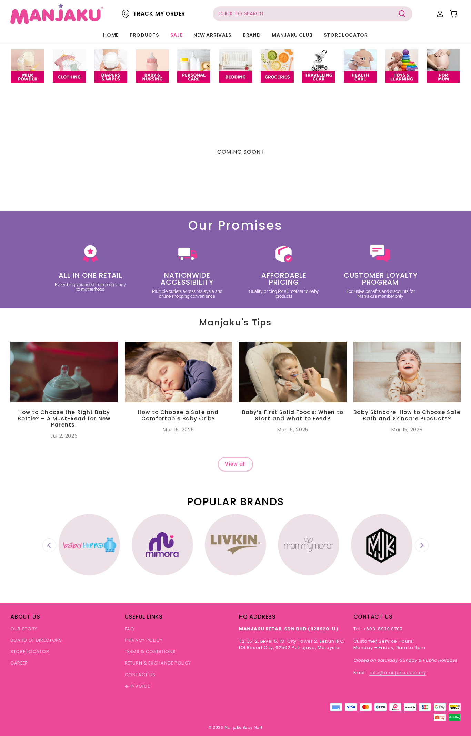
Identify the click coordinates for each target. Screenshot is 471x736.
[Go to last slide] (49, 545)
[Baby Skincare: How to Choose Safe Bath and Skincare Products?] (407, 372)
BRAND (252, 34)
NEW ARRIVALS (212, 34)
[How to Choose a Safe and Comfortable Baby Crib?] (178, 372)
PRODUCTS (144, 34)
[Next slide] (422, 545)
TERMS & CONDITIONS (150, 651)
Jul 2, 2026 (64, 435)
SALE (176, 34)
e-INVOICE (137, 686)
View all (235, 463)
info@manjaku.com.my (397, 672)
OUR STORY (23, 628)
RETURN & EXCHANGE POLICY (158, 663)
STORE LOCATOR (346, 34)
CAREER (19, 663)
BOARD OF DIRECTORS (36, 640)
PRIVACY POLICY (144, 640)
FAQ (129, 628)
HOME (111, 34)
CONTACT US (140, 674)
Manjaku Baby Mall (243, 727)
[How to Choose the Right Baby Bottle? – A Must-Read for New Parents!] (64, 372)
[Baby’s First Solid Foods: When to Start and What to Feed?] (293, 372)
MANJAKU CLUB (292, 34)
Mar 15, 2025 (178, 429)
